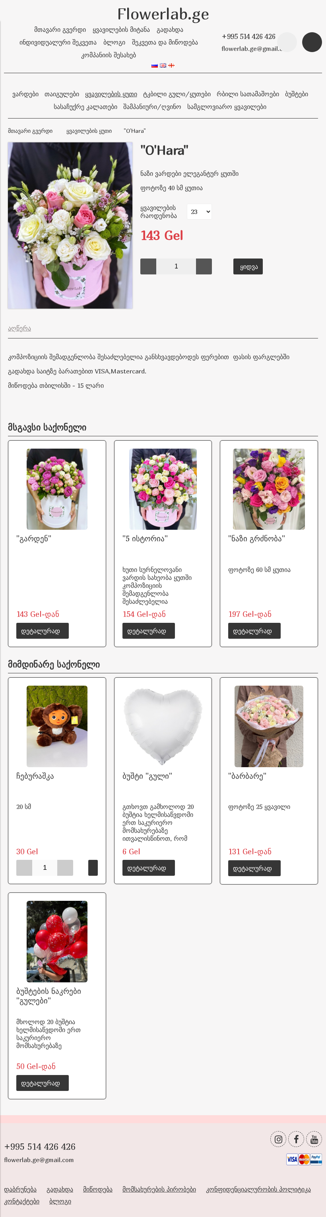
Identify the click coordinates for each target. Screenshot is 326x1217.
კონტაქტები (21, 1201)
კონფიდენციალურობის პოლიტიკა (258, 1189)
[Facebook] (296, 1139)
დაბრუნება (20, 1189)
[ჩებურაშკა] (57, 726)
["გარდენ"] (57, 489)
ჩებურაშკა (35, 775)
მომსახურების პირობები (159, 1189)
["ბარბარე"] (269, 726)
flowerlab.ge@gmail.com (256, 48)
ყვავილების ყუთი (89, 130)
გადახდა (170, 29)
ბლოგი (114, 42)
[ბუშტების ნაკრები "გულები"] (57, 941)
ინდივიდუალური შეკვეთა (58, 42)
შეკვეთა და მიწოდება (165, 42)
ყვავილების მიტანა (121, 29)
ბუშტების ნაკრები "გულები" (48, 995)
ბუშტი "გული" (147, 775)
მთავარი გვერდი (60, 29)
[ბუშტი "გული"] (163, 726)
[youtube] (314, 1139)
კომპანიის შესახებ (108, 55)
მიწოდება (98, 1189)
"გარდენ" (33, 538)
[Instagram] (278, 1139)
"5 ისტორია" (145, 538)
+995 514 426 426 (248, 36)
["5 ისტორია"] (163, 489)
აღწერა (19, 328)
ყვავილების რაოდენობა (158, 212)
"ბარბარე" (247, 775)
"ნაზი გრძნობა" (256, 538)
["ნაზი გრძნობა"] (269, 489)
